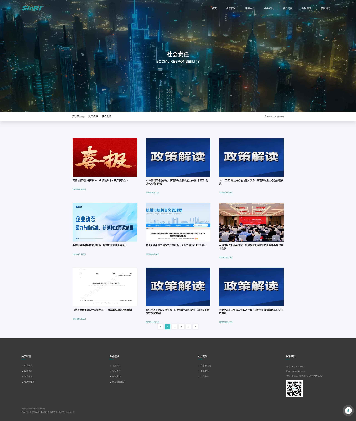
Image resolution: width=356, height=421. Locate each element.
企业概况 (28, 365)
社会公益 (106, 116)
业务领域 (268, 8)
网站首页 (269, 116)
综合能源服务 (118, 382)
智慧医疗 (116, 371)
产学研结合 (78, 116)
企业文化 (28, 376)
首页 (214, 8)
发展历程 (28, 371)
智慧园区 (116, 365)
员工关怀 (93, 116)
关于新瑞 (231, 8)
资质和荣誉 (29, 382)
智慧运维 (116, 376)
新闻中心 (249, 8)
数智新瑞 (306, 8)
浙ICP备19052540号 (66, 412)
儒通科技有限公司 (37, 409)
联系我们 (325, 8)
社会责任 (287, 8)
